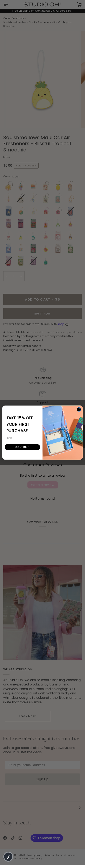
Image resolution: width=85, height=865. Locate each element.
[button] (8, 857)
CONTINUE (22, 447)
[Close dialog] (79, 409)
